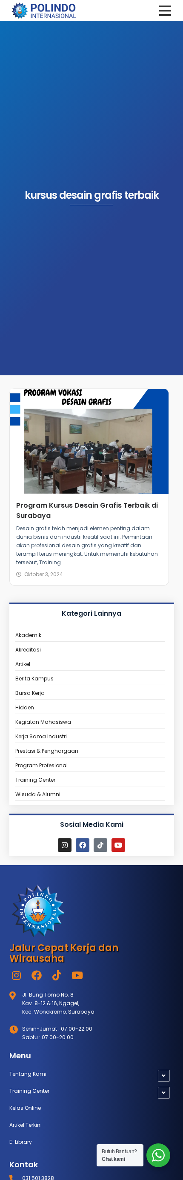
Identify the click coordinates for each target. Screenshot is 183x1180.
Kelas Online (25, 1107)
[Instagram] (64, 845)
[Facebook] (82, 845)
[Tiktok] (100, 845)
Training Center (29, 1090)
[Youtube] (118, 845)
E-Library (20, 1142)
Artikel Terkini (25, 1125)
